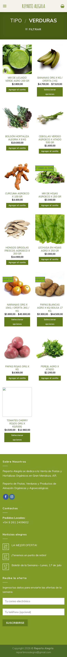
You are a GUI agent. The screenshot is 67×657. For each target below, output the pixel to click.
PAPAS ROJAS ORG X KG (17, 368)
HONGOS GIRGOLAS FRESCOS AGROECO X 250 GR (17, 250)
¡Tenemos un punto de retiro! (29, 555)
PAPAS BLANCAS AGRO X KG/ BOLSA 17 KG (50, 307)
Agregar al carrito (17, 89)
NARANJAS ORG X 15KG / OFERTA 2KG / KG (17, 307)
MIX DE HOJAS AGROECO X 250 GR (49, 195)
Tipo (16, 20)
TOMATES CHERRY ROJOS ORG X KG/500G (17, 423)
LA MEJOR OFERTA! (24, 545)
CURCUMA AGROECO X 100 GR (17, 195)
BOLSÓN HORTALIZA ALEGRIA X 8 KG (17, 138)
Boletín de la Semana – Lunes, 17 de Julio (37, 565)
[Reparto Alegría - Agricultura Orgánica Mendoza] (33, 6)
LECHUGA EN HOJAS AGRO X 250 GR (49, 249)
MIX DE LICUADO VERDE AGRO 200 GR (17, 79)
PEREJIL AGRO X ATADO (50, 368)
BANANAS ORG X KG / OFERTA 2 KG (49, 79)
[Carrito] (62, 6)
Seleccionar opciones (50, 91)
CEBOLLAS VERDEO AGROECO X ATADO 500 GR (49, 139)
